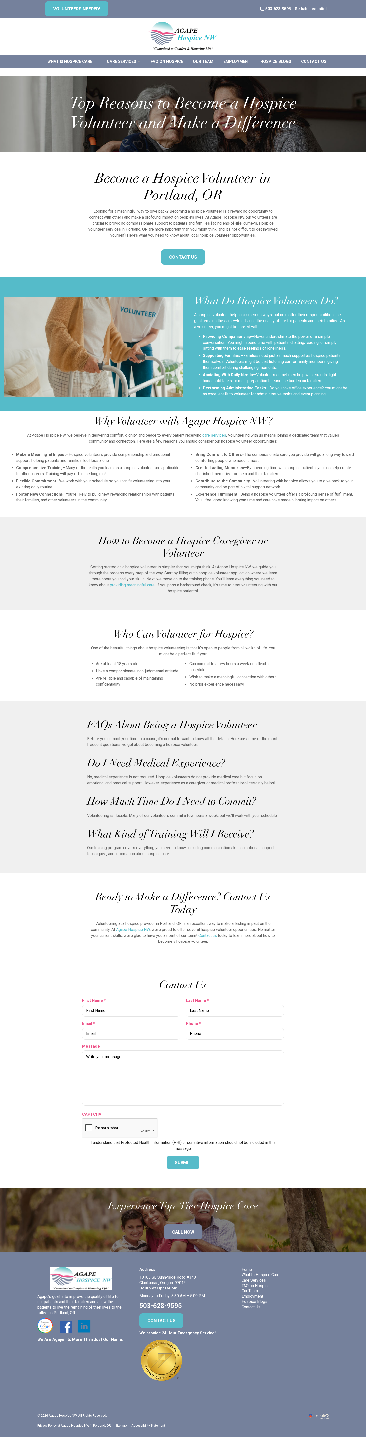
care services (214, 435)
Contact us (207, 935)
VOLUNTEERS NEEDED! (76, 8)
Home (247, 1269)
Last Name (198, 1001)
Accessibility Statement (148, 1425)
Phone (194, 1024)
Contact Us (313, 61)
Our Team (203, 61)
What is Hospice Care (69, 61)
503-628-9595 (278, 8)
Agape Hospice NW (133, 929)
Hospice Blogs (275, 61)
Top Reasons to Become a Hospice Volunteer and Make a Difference (183, 114)
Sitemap (121, 1425)
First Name (95, 1001)
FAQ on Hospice (167, 61)
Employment (236, 61)
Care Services (121, 61)
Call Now (183, 1232)
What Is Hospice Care (260, 1274)
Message (91, 1046)
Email (89, 1024)
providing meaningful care (132, 585)
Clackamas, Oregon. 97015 (162, 1282)
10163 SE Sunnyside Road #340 (167, 1277)
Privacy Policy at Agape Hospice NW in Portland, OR (74, 1425)
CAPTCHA (91, 1114)
